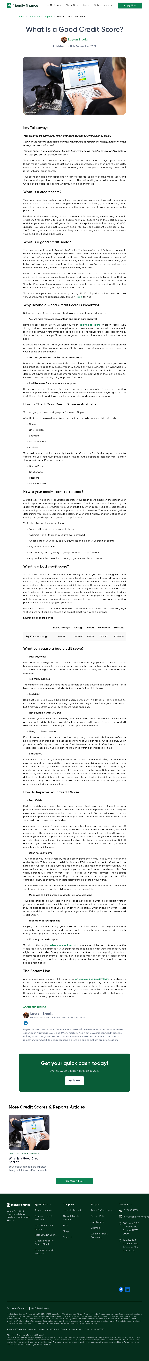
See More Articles (74, 1181)
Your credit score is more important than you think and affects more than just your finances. (29, 1168)
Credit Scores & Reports (40, 17)
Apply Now (130, 5)
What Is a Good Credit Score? (24, 1160)
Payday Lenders (44, 1210)
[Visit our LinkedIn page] (127, 1289)
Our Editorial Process (40, 1308)
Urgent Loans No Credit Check (44, 1243)
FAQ (65, 1226)
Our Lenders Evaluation (17, 1308)
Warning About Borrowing (99, 1236)
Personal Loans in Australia (44, 1252)
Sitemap (95, 1228)
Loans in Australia (72, 1210)
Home (21, 17)
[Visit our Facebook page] (121, 1289)
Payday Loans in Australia (44, 1218)
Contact (67, 1237)
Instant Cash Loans (45, 1235)
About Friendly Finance (71, 1218)
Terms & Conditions (101, 1210)
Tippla (79, 297)
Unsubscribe (97, 1222)
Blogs (66, 1231)
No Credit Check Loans (44, 1227)
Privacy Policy (98, 1216)
